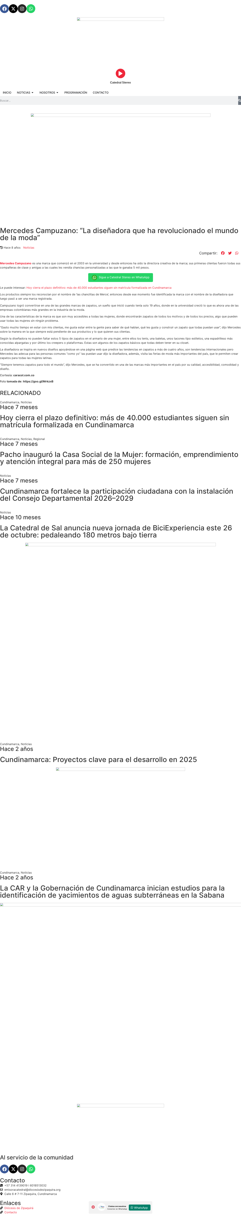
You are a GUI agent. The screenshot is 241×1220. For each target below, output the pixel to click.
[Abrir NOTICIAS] (32, 92)
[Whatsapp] (30, 8)
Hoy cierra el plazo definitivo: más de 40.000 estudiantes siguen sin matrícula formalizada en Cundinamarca (98, 287)
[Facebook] (4, 8)
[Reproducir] (120, 73)
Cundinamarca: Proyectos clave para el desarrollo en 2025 (98, 759)
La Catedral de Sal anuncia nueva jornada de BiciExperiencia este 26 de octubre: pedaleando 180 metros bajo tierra (116, 531)
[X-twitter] (13, 8)
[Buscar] (239, 100)
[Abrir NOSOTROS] (57, 92)
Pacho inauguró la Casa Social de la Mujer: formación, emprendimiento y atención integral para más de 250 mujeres (119, 458)
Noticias (28, 247)
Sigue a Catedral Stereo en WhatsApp (124, 277)
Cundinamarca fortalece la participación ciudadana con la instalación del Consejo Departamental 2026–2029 (116, 494)
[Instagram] (22, 8)
